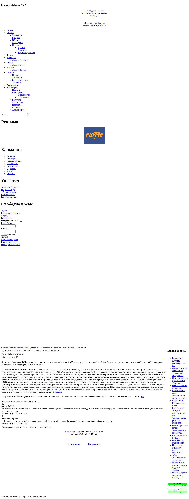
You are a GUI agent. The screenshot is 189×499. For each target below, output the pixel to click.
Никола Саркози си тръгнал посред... (179, 475)
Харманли (17, 35)
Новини (10, 32)
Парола (4, 228)
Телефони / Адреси (10, 187)
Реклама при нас (9, 197)
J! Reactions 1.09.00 (74, 431)
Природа (16, 75)
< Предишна (74, 444)
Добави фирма (19, 70)
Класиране (17, 92)
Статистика (17, 102)
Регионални (22, 348)
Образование (13, 166)
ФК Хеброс (12, 87)
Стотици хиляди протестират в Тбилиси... (180, 380)
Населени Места (14, 161)
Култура (16, 37)
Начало (10, 30)
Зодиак (4, 210)
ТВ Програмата (8, 192)
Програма (16, 105)
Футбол (21, 47)
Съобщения (17, 42)
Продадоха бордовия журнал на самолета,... (177, 449)
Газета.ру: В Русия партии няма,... (178, 403)
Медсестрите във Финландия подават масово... (179, 466)
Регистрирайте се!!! (10, 244)
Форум (10, 55)
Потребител (6, 223)
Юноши (16, 107)
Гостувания (23, 97)
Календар (11, 57)
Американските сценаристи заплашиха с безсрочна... (179, 372)
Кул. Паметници (20, 80)
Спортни (16, 45)
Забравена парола (9, 239)
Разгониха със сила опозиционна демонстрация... (179, 394)
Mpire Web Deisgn (75, 494)
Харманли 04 (18, 110)
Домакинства (24, 95)
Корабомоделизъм (26, 52)
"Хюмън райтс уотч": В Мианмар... (179, 420)
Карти (9, 171)
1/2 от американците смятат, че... (179, 457)
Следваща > (94, 444)
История (11, 156)
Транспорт (12, 163)
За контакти (12, 85)
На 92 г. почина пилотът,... (179, 386)
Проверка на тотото (10, 213)
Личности (17, 82)
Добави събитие (19, 60)
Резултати (16, 100)
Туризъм (11, 168)
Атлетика (22, 50)
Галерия (10, 72)
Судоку (4, 215)
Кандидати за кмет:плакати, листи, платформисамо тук (95, 13)
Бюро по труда (8, 189)
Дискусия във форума (94, 23)
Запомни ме (10, 234)
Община (16, 40)
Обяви (10, 62)
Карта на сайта (8, 194)
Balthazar (57, 392)
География (11, 158)
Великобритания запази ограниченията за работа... (180, 429)
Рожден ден (6, 218)
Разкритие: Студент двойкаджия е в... (178, 362)
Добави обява (18, 65)
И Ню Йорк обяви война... (179, 441)
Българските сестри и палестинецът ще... (178, 412)
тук (142, 396)
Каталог (10, 67)
